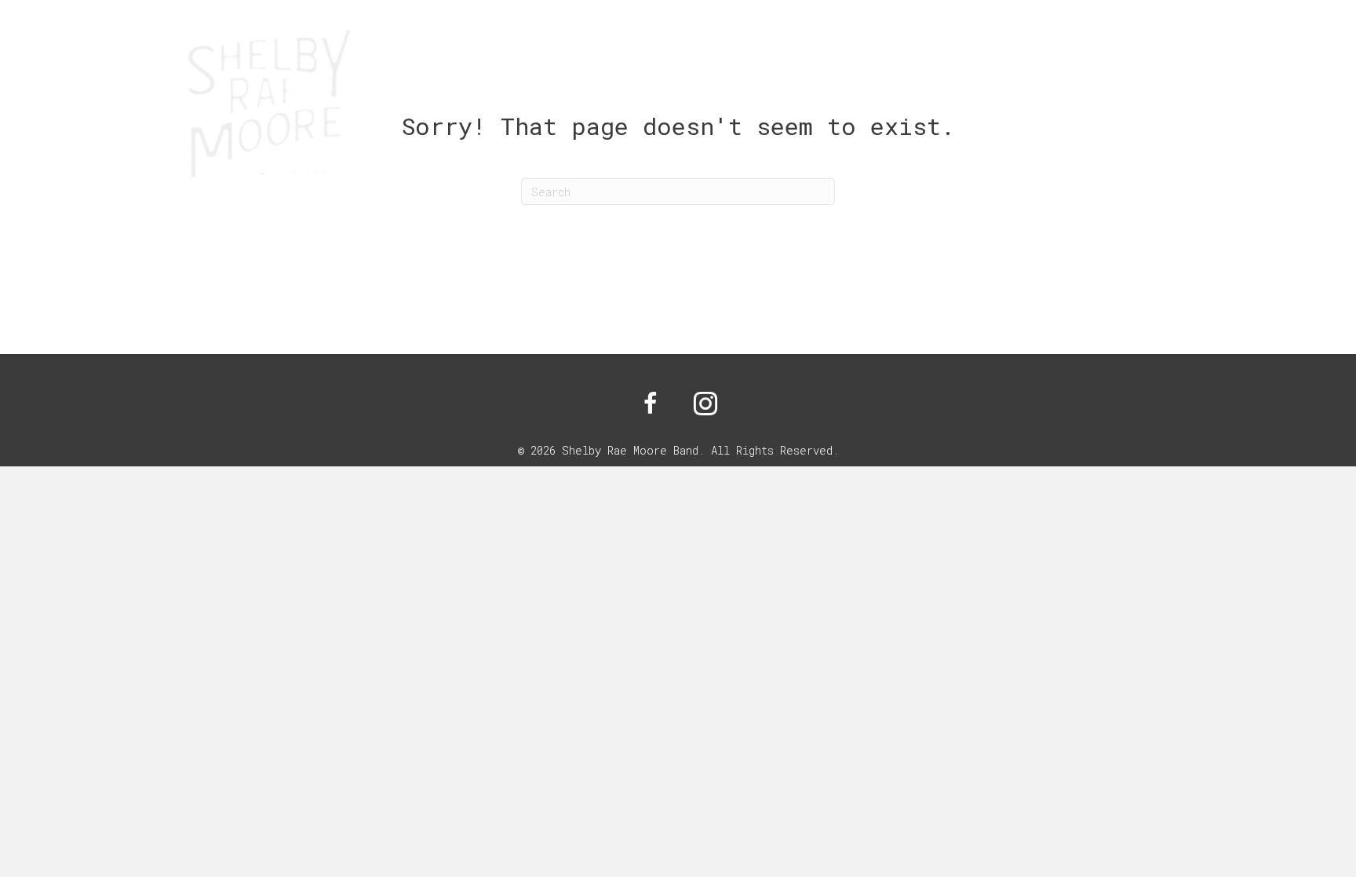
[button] (650, 403)
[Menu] (1190, 111)
